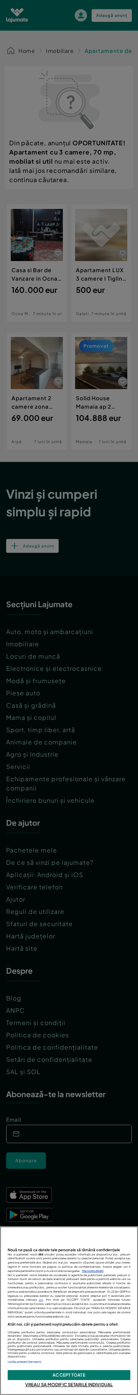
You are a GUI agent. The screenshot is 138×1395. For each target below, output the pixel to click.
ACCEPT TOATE (69, 1374)
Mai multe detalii (93, 1271)
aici (41, 1299)
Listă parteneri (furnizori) (24, 1362)
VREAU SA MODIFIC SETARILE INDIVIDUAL (69, 1384)
